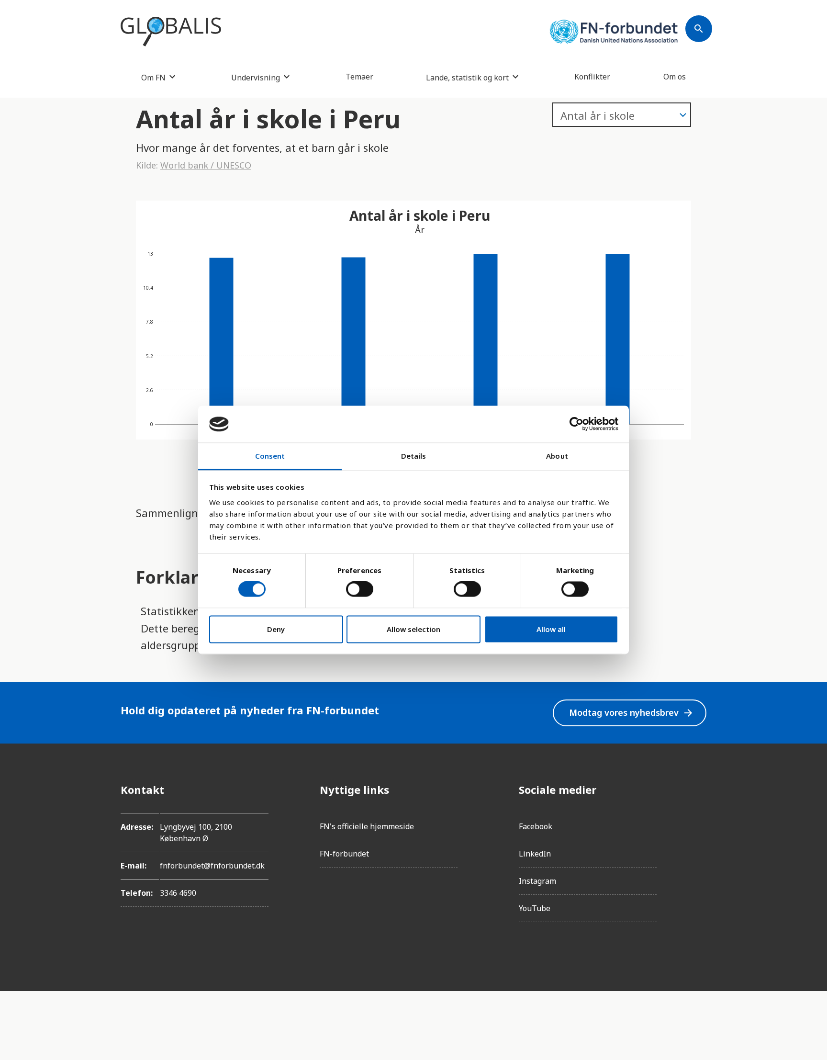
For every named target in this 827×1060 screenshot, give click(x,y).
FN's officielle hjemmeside (367, 826)
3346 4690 (178, 893)
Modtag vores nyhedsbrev (631, 713)
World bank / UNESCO (205, 165)
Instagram (537, 881)
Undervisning (255, 77)
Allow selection (413, 629)
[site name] (171, 31)
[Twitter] (698, 843)
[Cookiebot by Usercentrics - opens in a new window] (576, 424)
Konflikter (592, 76)
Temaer (359, 76)
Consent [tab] (270, 456)
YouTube (534, 908)
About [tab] (557, 456)
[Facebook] (698, 789)
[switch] (359, 589)
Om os (674, 76)
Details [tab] (413, 456)
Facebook (535, 826)
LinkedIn (535, 853)
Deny (276, 629)
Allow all (551, 629)
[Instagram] (698, 816)
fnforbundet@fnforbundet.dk (212, 865)
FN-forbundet (344, 853)
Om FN (153, 77)
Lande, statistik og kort (467, 77)
